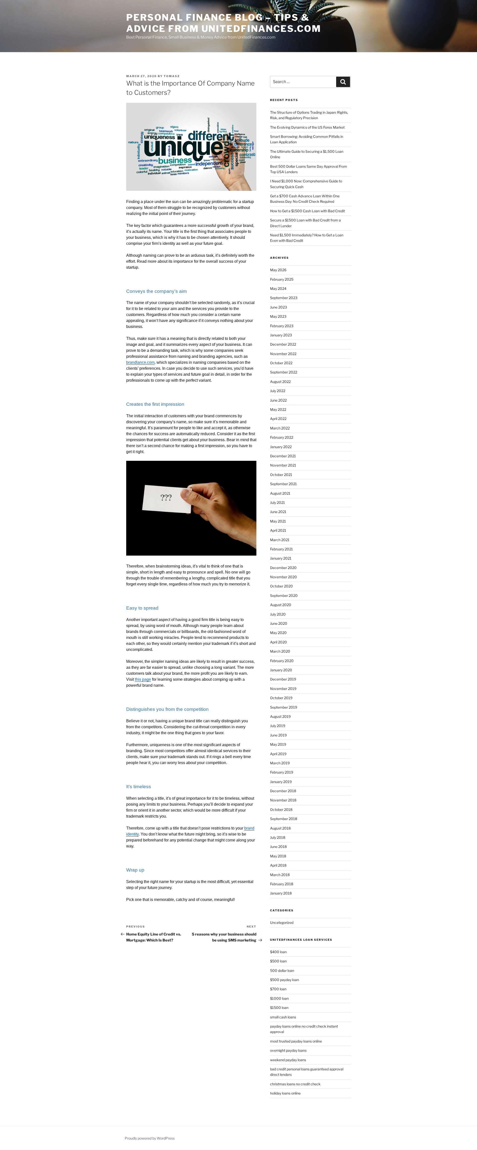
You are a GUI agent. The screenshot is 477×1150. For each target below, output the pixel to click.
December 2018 (283, 791)
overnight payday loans (288, 1050)
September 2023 (283, 298)
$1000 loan (279, 998)
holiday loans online (285, 1093)
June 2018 (278, 846)
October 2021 (281, 474)
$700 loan (278, 989)
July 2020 (278, 614)
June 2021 (278, 512)
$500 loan (278, 961)
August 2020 (280, 605)
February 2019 (281, 772)
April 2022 (278, 419)
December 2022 (283, 344)
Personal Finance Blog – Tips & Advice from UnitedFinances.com (223, 23)
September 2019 (283, 707)
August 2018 (280, 828)
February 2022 (281, 437)
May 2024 (278, 288)
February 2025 (281, 279)
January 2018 (281, 893)
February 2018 (281, 884)
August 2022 (280, 381)
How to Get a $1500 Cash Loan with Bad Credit (307, 211)
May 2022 (278, 409)
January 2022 (281, 447)
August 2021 (280, 493)
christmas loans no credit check (295, 1084)
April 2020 (278, 642)
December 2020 (283, 568)
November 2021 (283, 465)
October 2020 (281, 586)
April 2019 (278, 754)
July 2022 (277, 391)
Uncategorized (281, 922)
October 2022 (281, 363)
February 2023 (281, 326)
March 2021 (279, 540)
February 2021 (281, 549)
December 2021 (283, 456)
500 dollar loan (282, 970)
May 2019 (278, 744)
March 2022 (280, 428)
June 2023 (278, 307)
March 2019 (280, 763)
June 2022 (278, 400)
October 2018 (281, 809)
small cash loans (283, 1017)
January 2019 (281, 782)
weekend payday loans (288, 1060)
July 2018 (277, 837)
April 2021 (278, 530)
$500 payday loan (284, 980)
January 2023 (281, 335)
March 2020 (280, 651)
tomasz (172, 76)
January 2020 (281, 670)
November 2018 (283, 800)
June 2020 (278, 623)
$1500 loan (279, 1007)
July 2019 (277, 726)
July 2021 (277, 502)
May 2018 (278, 856)
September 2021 (283, 484)
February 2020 (282, 661)
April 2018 (278, 865)
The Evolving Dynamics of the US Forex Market (307, 127)
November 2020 (283, 577)
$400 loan (278, 952)
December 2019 (283, 679)
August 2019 (280, 716)
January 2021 (280, 558)
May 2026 (278, 270)
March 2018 (280, 875)
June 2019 (278, 735)
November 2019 (283, 688)
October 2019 (281, 698)
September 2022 (283, 372)
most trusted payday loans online (296, 1041)
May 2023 (278, 316)
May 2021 (278, 521)
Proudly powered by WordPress (150, 1138)
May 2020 (278, 632)
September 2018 (283, 819)
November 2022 (283, 354)
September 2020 (284, 595)
